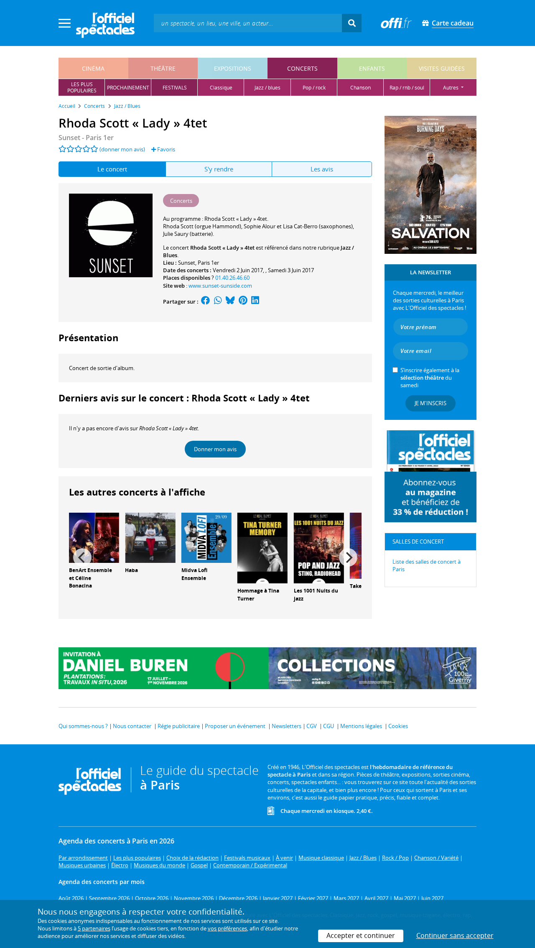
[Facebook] (205, 301)
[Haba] (150, 537)
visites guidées (442, 68)
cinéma (93, 68)
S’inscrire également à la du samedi (429, 377)
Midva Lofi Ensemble (194, 574)
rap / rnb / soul (407, 87)
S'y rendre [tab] (218, 169)
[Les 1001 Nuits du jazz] (319, 547)
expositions (232, 68)
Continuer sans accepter (455, 935)
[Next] (348, 557)
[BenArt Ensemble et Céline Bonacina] (94, 537)
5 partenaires (94, 928)
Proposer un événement (235, 726)
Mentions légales (361, 726)
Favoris (165, 149)
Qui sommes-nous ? (83, 726)
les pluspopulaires (82, 87)
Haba (131, 570)
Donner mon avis (215, 449)
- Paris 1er (86, 137)
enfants (372, 68)
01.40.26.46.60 (232, 277)
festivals (175, 87)
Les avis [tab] (322, 169)
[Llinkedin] (255, 301)
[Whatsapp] (218, 301)
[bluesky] (230, 301)
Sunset (186, 262)
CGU (328, 726)
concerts (302, 68)
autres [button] (451, 87)
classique (221, 87)
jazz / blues (267, 87)
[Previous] (82, 557)
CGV (311, 726)
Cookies (398, 726)
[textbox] (248, 23)
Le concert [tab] (112, 169)
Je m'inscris (430, 403)
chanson (360, 87)
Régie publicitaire (179, 726)
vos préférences (227, 928)
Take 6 (358, 586)
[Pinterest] (243, 301)
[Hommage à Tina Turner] (262, 547)
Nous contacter (132, 726)
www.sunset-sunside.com (220, 285)
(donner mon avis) (122, 149)
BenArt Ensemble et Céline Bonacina (90, 578)
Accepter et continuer (360, 935)
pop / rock (314, 87)
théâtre (163, 68)
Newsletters (286, 726)
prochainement (128, 87)
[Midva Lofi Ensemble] (206, 537)
